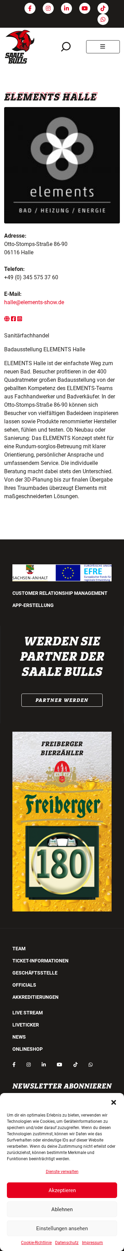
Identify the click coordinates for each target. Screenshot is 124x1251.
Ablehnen (62, 1209)
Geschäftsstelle (35, 973)
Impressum (92, 1242)
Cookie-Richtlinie (36, 1242)
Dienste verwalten (62, 1171)
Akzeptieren (62, 1190)
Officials (24, 985)
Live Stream (27, 1012)
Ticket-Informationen (40, 960)
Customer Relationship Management (59, 593)
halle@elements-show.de (34, 302)
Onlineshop (27, 1049)
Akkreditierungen (35, 997)
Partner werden (62, 700)
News (19, 1037)
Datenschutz (67, 1242)
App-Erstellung (33, 605)
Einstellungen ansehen (62, 1228)
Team (18, 948)
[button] (113, 1101)
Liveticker (25, 1025)
